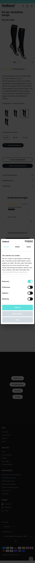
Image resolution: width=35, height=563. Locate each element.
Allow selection (17, 313)
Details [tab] (17, 247)
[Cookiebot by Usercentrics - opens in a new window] (25, 241)
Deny (17, 320)
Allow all (17, 307)
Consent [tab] (6, 247)
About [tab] (29, 247)
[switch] (30, 287)
